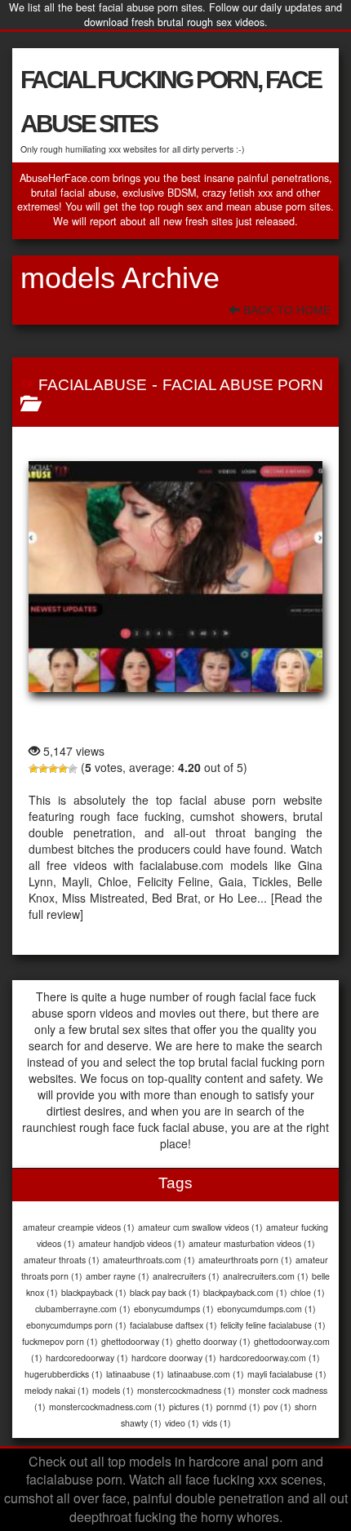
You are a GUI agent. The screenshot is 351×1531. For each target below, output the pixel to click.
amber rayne (117, 1276)
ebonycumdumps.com (266, 1308)
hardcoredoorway (87, 1357)
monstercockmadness (186, 1390)
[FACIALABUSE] (175, 576)
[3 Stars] (53, 769)
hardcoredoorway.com (270, 1357)
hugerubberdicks (63, 1374)
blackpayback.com (245, 1292)
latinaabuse (135, 1374)
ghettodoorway (137, 1341)
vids (216, 1423)
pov (277, 1406)
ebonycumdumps (174, 1308)
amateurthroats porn (245, 1260)
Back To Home (285, 310)
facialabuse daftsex (173, 1325)
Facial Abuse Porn (242, 384)
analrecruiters (186, 1276)
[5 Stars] (73, 769)
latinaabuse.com (205, 1374)
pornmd (238, 1406)
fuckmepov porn (60, 1341)
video (182, 1423)
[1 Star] (33, 769)
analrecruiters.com (266, 1276)
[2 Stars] (43, 769)
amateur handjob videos (131, 1243)
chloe (308, 1292)
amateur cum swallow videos (200, 1227)
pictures (191, 1406)
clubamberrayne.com (83, 1308)
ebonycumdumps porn (76, 1325)
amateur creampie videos (79, 1227)
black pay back (165, 1292)
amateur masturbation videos (252, 1243)
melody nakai (56, 1390)
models (113, 1390)
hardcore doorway (173, 1357)
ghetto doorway (213, 1341)
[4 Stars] (63, 769)
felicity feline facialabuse (273, 1325)
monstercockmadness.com (107, 1406)
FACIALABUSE (92, 384)
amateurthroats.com (149, 1260)
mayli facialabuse (287, 1374)
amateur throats (62, 1260)
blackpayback (94, 1292)
